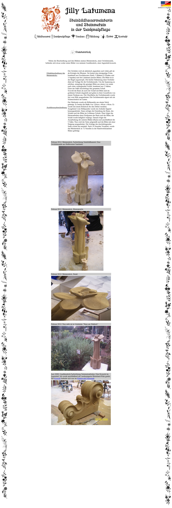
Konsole (57, 378)
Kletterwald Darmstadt (85, 378)
